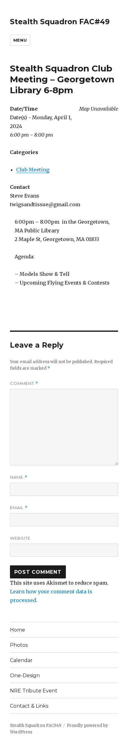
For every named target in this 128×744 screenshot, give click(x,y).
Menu (20, 40)
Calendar (21, 660)
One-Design (25, 675)
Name (18, 477)
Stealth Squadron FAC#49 (60, 21)
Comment (24, 383)
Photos (19, 645)
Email (19, 507)
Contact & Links (29, 706)
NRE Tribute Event (33, 691)
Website (20, 538)
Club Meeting (32, 170)
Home (17, 630)
